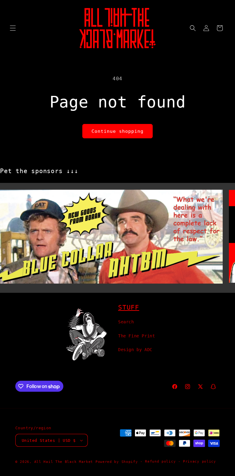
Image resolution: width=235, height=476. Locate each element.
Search (126, 321)
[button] (13, 28)
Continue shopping (117, 131)
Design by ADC (135, 349)
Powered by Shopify (116, 462)
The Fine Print (136, 335)
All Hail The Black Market (63, 462)
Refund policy (160, 461)
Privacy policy (199, 461)
